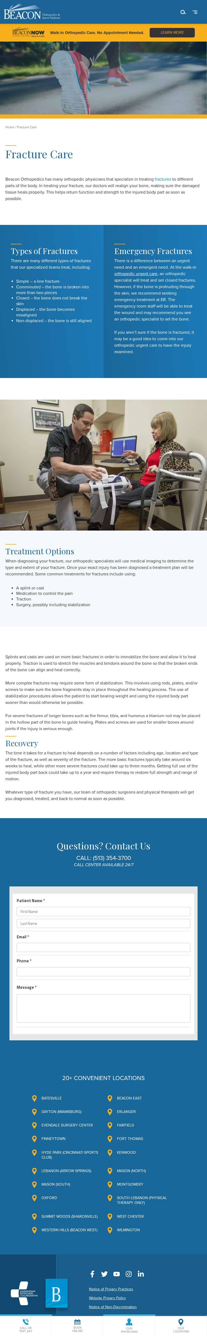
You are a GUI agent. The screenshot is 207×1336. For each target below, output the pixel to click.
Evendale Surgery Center (67, 1125)
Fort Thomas (130, 1138)
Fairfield (125, 1125)
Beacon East (129, 1098)
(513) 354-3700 (112, 858)
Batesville (52, 1098)
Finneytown (53, 1138)
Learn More (172, 32)
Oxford (49, 1198)
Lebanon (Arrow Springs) (66, 1171)
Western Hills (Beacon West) (69, 1230)
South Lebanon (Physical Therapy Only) (142, 1200)
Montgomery (130, 1184)
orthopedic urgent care (135, 273)
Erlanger (126, 1111)
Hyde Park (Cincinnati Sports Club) (70, 1155)
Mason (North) (131, 1171)
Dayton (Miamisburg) (61, 1111)
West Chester (130, 1216)
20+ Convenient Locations (103, 1078)
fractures (163, 179)
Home (9, 127)
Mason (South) (56, 1184)
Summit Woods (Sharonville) (70, 1216)
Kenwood (126, 1152)
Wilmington (128, 1230)
